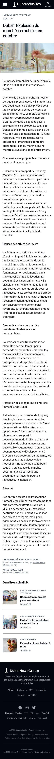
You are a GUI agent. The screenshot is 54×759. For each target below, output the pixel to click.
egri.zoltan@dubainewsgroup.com (15, 572)
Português (12, 718)
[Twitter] (34, 707)
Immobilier (31, 695)
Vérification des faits (41, 738)
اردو (37, 713)
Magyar (32, 718)
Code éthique (27, 738)
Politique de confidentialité (38, 735)
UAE (31, 690)
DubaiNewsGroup (24, 671)
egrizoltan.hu (45, 752)
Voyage (21, 695)
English (18, 713)
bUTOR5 (7, 752)
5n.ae (19, 752)
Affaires (11, 690)
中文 (26, 713)
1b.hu (36, 752)
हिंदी (32, 713)
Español (45, 713)
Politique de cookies (13, 738)
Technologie (40, 690)
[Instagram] (27, 707)
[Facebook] (20, 707)
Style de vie (22, 690)
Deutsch (22, 718)
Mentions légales (19, 735)
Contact (9, 735)
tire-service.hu (27, 752)
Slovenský (42, 718)
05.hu (13, 752)
